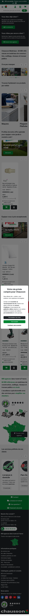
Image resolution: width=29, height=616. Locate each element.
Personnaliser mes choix (14, 317)
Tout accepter (14, 321)
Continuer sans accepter (14, 325)
